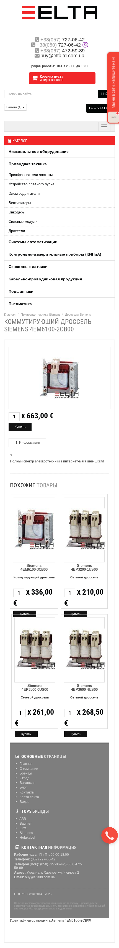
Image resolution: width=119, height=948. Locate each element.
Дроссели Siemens (78, 314)
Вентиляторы (20, 203)
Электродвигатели (24, 193)
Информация (29, 443)
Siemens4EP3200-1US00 (84, 567)
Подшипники (21, 291)
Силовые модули (23, 222)
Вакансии (27, 783)
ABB (22, 819)
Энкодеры (17, 212)
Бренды (25, 773)
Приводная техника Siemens (41, 314)
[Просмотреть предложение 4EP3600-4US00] (85, 648)
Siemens (26, 833)
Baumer (25, 823)
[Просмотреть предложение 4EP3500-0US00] (36, 648)
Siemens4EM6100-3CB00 (34, 567)
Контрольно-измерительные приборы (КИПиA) (55, 254)
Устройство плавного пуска (31, 184)
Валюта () (14, 107)
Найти (106, 94)
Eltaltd (99, 461)
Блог (23, 787)
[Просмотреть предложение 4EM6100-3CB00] (34, 528)
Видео (24, 802)
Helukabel (27, 837)
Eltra (23, 828)
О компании (28, 769)
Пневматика (20, 304)
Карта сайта (29, 797)
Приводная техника (28, 164)
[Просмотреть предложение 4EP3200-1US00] (85, 528)
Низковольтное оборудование (39, 151)
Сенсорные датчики (28, 266)
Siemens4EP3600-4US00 (84, 688)
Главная (9, 314)
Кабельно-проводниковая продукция (45, 279)
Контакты (27, 792)
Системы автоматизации (33, 242)
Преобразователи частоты (31, 175)
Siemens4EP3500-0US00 (35, 688)
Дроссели (17, 231)
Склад (24, 778)
